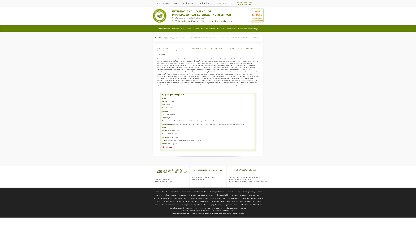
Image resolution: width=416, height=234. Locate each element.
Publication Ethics (245, 201)
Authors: (165, 121)
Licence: (165, 118)
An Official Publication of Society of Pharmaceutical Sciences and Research (202, 21)
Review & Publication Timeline (199, 198)
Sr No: (164, 98)
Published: (166, 144)
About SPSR (192, 195)
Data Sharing (257, 201)
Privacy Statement (217, 208)
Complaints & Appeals (218, 201)
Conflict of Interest (168, 201)
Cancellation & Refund (177, 208)
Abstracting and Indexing (238, 195)
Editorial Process (254, 195)
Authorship (180, 201)
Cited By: (165, 111)
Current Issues (186, 192)
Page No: (165, 101)
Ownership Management (205, 195)
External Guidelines (233, 198)
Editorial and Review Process (163, 198)
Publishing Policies (186, 205)
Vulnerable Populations (248, 198)
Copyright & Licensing (215, 205)
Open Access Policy (200, 205)
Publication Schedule (222, 195)
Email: (164, 127)
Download (168, 147)
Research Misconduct (201, 201)
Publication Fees (246, 205)
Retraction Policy (232, 201)
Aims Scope (182, 195)
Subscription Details (232, 208)
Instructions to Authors (200, 192)
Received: (165, 131)
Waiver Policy (257, 205)
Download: (166, 108)
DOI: (163, 140)
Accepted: (165, 137)
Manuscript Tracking (249, 192)
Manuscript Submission (217, 192)
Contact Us (230, 192)
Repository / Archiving (231, 205)
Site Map (243, 208)
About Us (164, 192)
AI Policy (157, 205)
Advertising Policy (191, 208)
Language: (166, 114)
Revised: (165, 134)
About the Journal (171, 195)
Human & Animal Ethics (217, 198)
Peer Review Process (181, 198)
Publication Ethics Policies (170, 205)
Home (159, 37)
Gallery (238, 192)
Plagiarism (189, 201)
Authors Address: (168, 124)
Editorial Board (174, 192)
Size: (163, 105)
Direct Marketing (205, 208)
